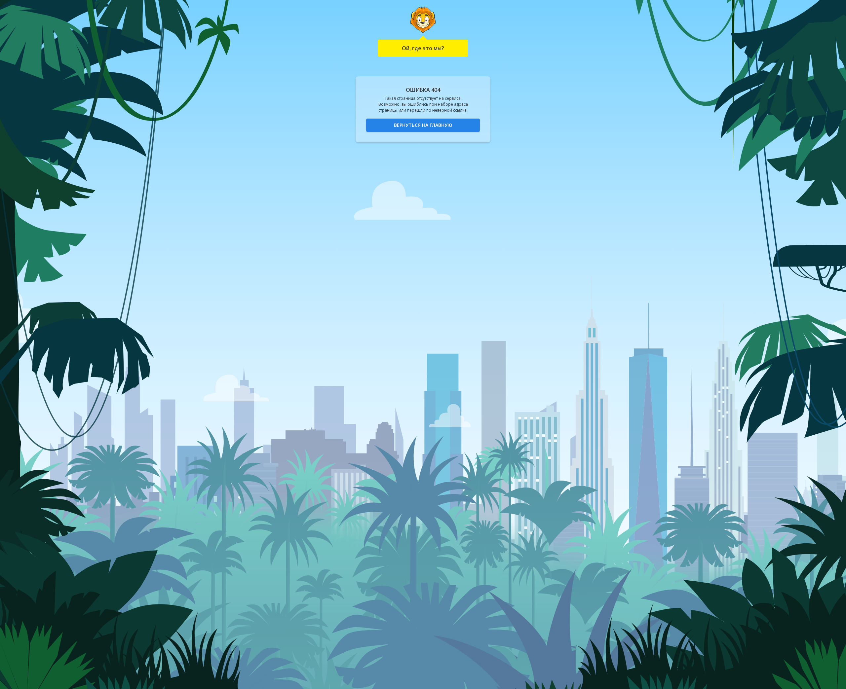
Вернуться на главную (423, 125)
